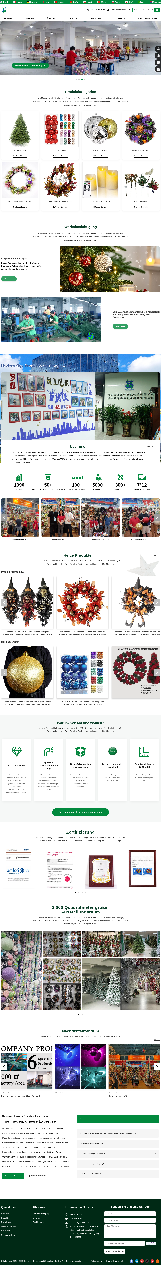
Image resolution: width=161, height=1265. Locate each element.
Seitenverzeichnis (97, 1261)
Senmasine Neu (8, 1235)
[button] (76, 79)
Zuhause (8, 18)
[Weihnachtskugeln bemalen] (80, 52)
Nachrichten (96, 18)
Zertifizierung (38, 1222)
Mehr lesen (8, 279)
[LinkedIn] (136, 1261)
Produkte (29, 18)
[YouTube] (142, 1261)
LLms (110, 1261)
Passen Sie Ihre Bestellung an (30, 72)
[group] (27, 606)
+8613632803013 (76, 1219)
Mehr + (150, 446)
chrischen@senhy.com (120, 10)
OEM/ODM (73, 18)
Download (120, 18)
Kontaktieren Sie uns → (13, 1176)
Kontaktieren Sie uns (147, 18)
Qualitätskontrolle (8, 1226)
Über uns (51, 18)
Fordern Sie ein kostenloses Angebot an (83, 812)
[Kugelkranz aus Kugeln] (109, 269)
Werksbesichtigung (41, 1214)
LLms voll (119, 1261)
